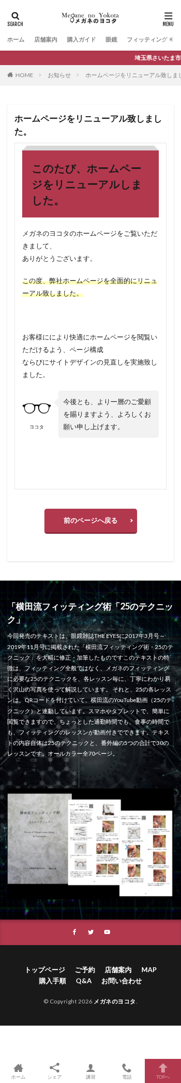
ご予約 (85, 969)
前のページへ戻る (91, 520)
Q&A (84, 980)
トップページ (45, 969)
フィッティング (147, 39)
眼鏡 (111, 39)
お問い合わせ (121, 980)
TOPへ (163, 1076)
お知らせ (59, 75)
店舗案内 (45, 39)
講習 (91, 1076)
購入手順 (52, 980)
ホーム (16, 39)
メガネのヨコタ (115, 1001)
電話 (127, 1076)
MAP (149, 969)
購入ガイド (81, 39)
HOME (24, 75)
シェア (54, 1077)
